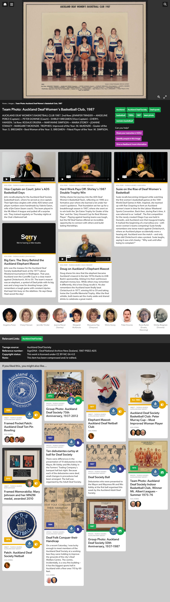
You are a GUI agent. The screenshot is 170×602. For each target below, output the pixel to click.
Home (4, 103)
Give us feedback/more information (131, 144)
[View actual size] (159, 97)
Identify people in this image (128, 139)
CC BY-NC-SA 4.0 (65, 354)
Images (11, 103)
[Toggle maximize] (165, 97)
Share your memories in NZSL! (129, 133)
